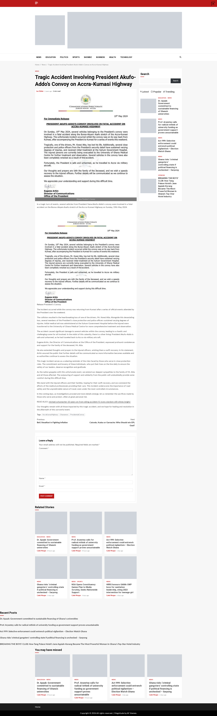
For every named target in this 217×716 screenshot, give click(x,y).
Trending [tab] (170, 91)
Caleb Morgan (42, 551)
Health (112, 57)
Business (100, 57)
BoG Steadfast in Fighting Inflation (52, 421)
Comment (44, 448)
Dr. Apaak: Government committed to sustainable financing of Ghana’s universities (51, 523)
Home (37, 707)
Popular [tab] (157, 91)
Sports (75, 57)
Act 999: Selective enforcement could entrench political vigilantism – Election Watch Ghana (120, 523)
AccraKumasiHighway (50, 415)
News (38, 57)
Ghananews (64, 415)
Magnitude (119, 713)
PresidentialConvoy (77, 415)
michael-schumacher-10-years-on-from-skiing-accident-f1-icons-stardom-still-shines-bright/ (90, 402)
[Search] (180, 57)
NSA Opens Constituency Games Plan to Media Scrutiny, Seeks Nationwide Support (86, 567)
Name (42, 478)
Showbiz (88, 57)
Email (42, 486)
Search (144, 74)
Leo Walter (40, 91)
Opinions (161, 175)
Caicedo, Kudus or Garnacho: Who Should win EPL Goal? (112, 423)
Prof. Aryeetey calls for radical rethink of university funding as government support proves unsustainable (86, 523)
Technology (126, 57)
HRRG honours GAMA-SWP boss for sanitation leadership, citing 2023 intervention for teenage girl (120, 567)
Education (51, 57)
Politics (64, 57)
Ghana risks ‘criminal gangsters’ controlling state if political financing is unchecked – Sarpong (51, 567)
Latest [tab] (145, 91)
